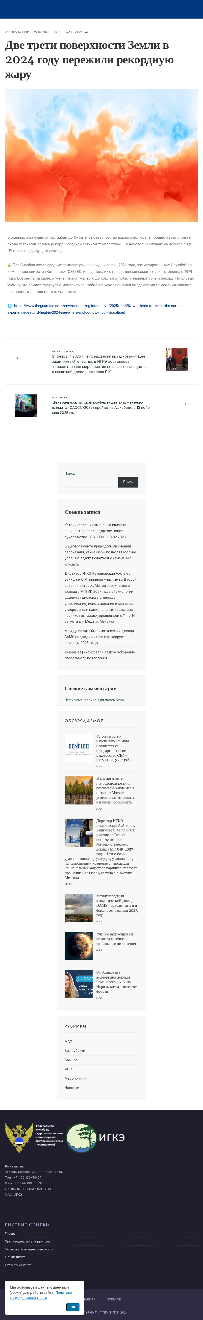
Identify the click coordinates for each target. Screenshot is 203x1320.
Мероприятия (76, 1078)
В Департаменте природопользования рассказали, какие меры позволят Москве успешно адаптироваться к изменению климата (116, 790)
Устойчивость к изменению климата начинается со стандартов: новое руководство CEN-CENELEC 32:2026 (95, 531)
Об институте (15, 1257)
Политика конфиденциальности (29, 1249)
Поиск (70, 473)
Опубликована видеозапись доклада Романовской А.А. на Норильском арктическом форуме (116, 982)
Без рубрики (75, 1051)
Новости (72, 1088)
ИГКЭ (68, 884)
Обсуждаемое (84, 721)
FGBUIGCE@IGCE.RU (37, 1189)
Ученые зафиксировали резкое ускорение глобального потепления (116, 939)
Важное (71, 1060)
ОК (73, 1307)
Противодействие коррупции (27, 1241)
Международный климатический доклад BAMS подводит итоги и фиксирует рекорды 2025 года (99, 637)
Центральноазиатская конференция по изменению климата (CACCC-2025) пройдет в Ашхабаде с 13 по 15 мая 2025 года (101, 405)
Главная (11, 1233)
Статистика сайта (18, 1265)
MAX (69, 32)
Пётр (25, 32)
